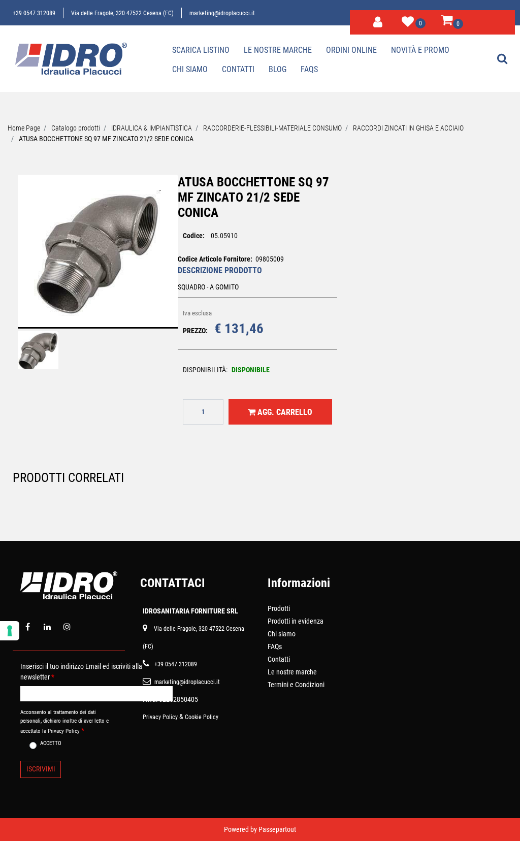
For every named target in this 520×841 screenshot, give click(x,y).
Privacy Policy (160, 717)
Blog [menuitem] (277, 69)
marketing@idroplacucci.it (222, 13)
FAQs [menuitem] (275, 646)
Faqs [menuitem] (309, 69)
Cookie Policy (201, 717)
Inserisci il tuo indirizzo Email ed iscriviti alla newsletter (81, 671)
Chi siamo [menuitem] (190, 69)
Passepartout (277, 829)
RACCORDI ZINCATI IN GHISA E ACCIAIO (408, 128)
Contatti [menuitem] (238, 69)
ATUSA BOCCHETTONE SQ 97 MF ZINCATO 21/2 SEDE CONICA (106, 139)
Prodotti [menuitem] (279, 608)
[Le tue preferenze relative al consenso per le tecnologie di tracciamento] (9, 630)
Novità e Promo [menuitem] (420, 50)
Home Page (24, 128)
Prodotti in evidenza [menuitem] (295, 621)
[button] (97, 258)
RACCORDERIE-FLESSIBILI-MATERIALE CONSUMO (272, 128)
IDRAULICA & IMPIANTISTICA (151, 128)
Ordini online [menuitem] (351, 50)
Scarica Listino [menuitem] (201, 50)
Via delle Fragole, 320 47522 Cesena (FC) (122, 13)
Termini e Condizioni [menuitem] (296, 685)
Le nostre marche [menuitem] (278, 50)
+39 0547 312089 (34, 13)
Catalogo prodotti (75, 128)
